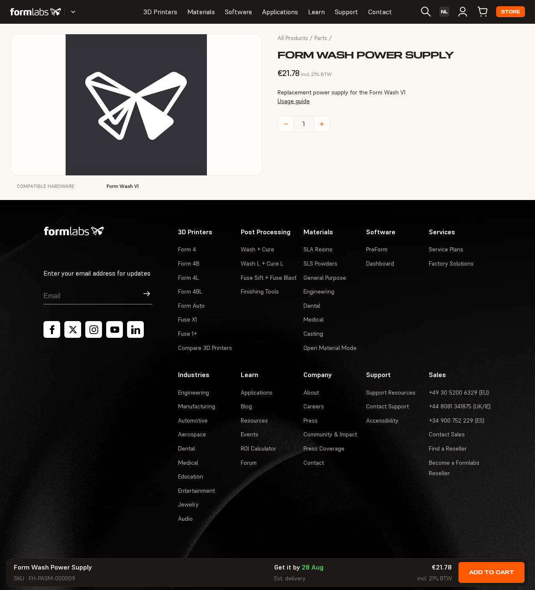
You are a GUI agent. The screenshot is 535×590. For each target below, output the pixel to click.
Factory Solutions (451, 263)
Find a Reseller (448, 448)
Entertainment (196, 490)
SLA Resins (317, 249)
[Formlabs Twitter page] (72, 329)
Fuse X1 (187, 319)
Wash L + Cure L (262, 263)
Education (190, 476)
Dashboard (380, 263)
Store (510, 12)
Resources (254, 420)
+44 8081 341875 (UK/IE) (460, 406)
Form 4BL (190, 291)
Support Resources (390, 392)
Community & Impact (330, 434)
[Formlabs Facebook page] (51, 329)
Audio (185, 518)
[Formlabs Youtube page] (114, 329)
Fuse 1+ (187, 333)
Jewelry (188, 504)
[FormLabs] (35, 11)
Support (346, 12)
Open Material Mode (330, 348)
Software (238, 12)
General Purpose (324, 277)
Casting (313, 333)
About (311, 392)
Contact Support (387, 406)
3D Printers (160, 12)
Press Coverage (323, 448)
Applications (280, 12)
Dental (311, 305)
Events (249, 434)
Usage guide (294, 101)
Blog (246, 406)
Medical (313, 319)
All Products (293, 38)
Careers (313, 406)
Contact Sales (447, 434)
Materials (201, 12)
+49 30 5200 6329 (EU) (459, 392)
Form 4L (188, 277)
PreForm (376, 249)
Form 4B (188, 263)
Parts (320, 38)
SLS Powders (320, 263)
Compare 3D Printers (205, 348)
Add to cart (491, 572)
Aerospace (192, 434)
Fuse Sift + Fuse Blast (268, 277)
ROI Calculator (258, 448)
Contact (380, 12)
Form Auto (191, 305)
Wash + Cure (257, 249)
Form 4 (187, 249)
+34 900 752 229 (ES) (456, 420)
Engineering (318, 291)
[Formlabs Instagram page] (93, 329)
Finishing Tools (260, 291)
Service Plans (446, 249)
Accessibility (382, 420)
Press (310, 420)
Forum (249, 462)
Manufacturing (196, 406)
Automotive (193, 420)
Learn (316, 12)
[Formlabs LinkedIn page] (135, 329)
